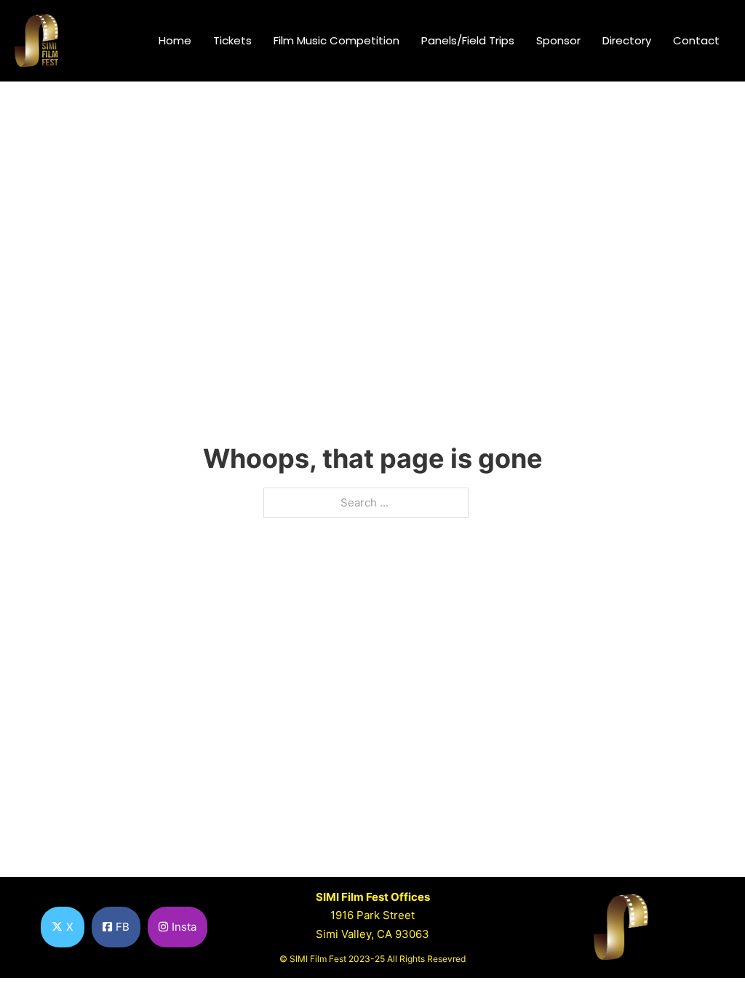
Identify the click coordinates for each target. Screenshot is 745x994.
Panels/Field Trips (467, 40)
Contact (696, 40)
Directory (626, 40)
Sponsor (558, 40)
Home (175, 40)
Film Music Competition (336, 40)
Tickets (232, 40)
